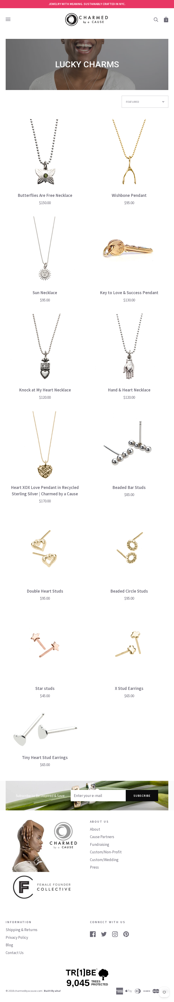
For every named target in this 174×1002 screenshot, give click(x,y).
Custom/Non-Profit (106, 851)
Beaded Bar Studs (129, 487)
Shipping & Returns (21, 929)
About (95, 829)
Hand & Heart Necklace (129, 390)
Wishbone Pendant (129, 195)
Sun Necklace (45, 292)
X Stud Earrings (129, 688)
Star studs (45, 688)
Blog (9, 944)
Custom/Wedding (104, 859)
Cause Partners (102, 836)
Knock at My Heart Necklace (45, 390)
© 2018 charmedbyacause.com (24, 990)
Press (94, 867)
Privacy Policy (17, 937)
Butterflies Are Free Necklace (45, 195)
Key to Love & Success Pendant (129, 292)
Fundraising (99, 844)
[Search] (156, 19)
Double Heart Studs (45, 591)
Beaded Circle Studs (129, 591)
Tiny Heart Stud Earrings (45, 757)
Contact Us (15, 952)
